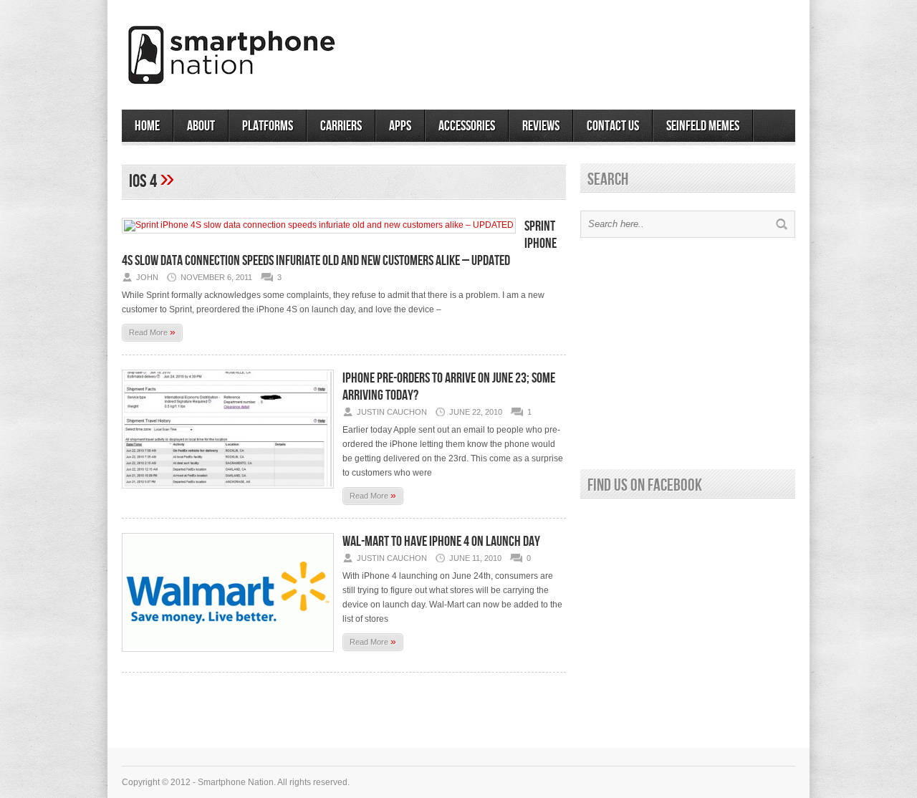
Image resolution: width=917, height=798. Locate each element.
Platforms (267, 126)
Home (147, 126)
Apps (400, 126)
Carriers (341, 126)
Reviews (541, 126)
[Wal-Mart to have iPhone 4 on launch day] (228, 656)
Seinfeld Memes (702, 126)
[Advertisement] (627, 49)
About (201, 126)
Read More (152, 331)
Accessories (466, 126)
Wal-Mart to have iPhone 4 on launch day (441, 541)
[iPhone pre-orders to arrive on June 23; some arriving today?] (228, 493)
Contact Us (613, 126)
